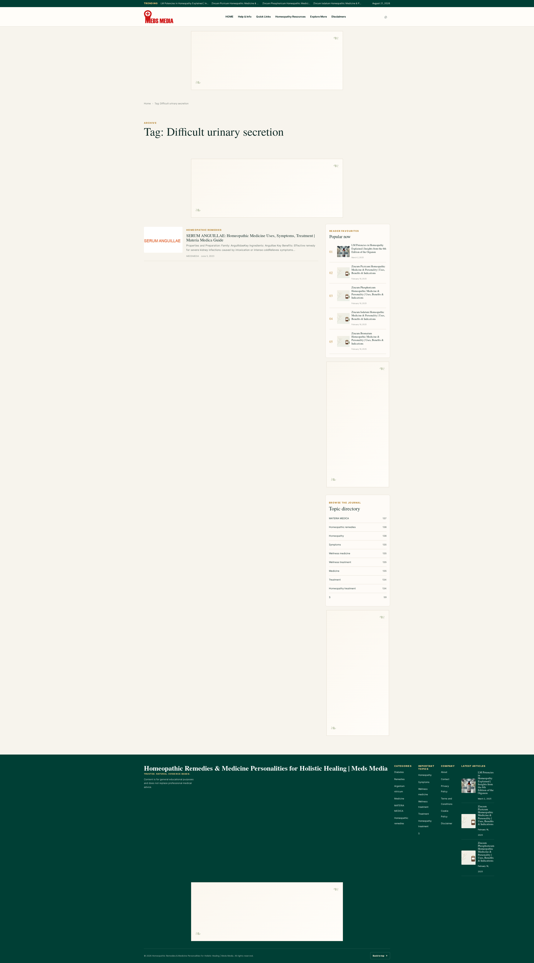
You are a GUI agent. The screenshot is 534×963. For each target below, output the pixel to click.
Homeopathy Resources (290, 16)
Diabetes (399, 772)
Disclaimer (446, 823)
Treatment (423, 813)
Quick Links (263, 16)
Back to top (380, 955)
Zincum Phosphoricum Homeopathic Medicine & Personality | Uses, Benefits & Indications (286, 3)
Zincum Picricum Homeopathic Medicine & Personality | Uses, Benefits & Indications (235, 3)
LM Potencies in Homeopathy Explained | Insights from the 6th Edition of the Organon (185, 3)
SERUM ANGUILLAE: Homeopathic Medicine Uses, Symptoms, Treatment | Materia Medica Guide (250, 237)
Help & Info (245, 16)
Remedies (399, 779)
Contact (445, 779)
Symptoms (423, 782)
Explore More (318, 16)
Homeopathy (425, 775)
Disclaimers (338, 16)
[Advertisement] (267, 60)
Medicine (399, 798)
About (444, 772)
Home (147, 103)
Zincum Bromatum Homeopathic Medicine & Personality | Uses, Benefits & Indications (367, 338)
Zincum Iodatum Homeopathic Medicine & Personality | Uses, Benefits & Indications (337, 3)
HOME (229, 16)
